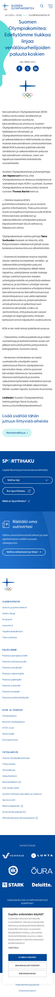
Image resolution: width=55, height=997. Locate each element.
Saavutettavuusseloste (27, 985)
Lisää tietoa (13, 948)
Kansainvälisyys (16, 433)
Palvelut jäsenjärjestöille (15, 656)
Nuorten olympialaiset (13, 722)
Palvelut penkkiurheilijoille (15, 698)
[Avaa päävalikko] (50, 6)
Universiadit (8, 734)
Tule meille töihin (10, 788)
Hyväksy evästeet (27, 957)
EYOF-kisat (8, 728)
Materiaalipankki (11, 806)
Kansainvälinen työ (11, 782)
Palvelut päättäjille (12, 680)
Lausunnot (7, 626)
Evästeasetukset (27, 974)
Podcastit (7, 620)
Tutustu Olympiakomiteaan (16, 758)
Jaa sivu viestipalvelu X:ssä (28, 68)
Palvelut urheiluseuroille (14, 662)
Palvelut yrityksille (11, 686)
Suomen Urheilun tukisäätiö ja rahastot (22, 794)
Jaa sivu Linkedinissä (36, 68)
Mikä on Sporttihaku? (16, 501)
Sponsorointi (8, 800)
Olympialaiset (9, 716)
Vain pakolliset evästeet (27, 966)
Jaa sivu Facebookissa (19, 68)
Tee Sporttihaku (16, 491)
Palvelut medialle (11, 692)
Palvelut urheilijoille (12, 668)
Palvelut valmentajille (13, 674)
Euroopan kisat (10, 740)
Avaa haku (42, 6)
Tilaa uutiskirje (9, 638)
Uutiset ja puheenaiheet (14, 608)
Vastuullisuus (9, 770)
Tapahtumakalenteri (12, 632)
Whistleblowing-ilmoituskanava (19, 818)
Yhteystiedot (8, 764)
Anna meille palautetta (14, 812)
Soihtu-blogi (8, 614)
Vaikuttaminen (9, 776)
